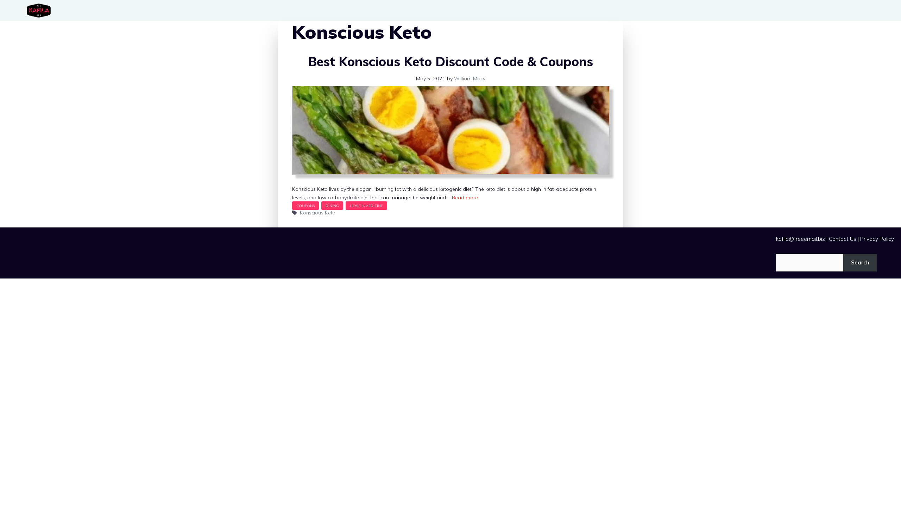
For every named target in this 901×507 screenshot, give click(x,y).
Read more (465, 197)
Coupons (305, 206)
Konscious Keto (317, 212)
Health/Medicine (366, 206)
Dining (332, 206)
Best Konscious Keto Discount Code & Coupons (450, 61)
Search (860, 262)
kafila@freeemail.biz (800, 239)
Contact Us (842, 239)
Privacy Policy (877, 239)
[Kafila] (40, 10)
